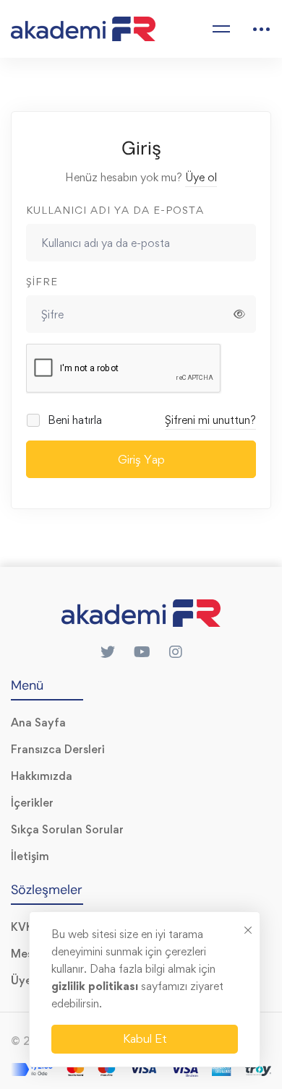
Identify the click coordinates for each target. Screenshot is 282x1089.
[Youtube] (142, 652)
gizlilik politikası (96, 986)
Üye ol (201, 177)
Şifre (42, 281)
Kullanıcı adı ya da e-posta (115, 210)
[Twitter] (107, 652)
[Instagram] (176, 652)
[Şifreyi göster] (239, 314)
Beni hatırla (73, 420)
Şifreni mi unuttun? (210, 420)
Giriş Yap (141, 459)
